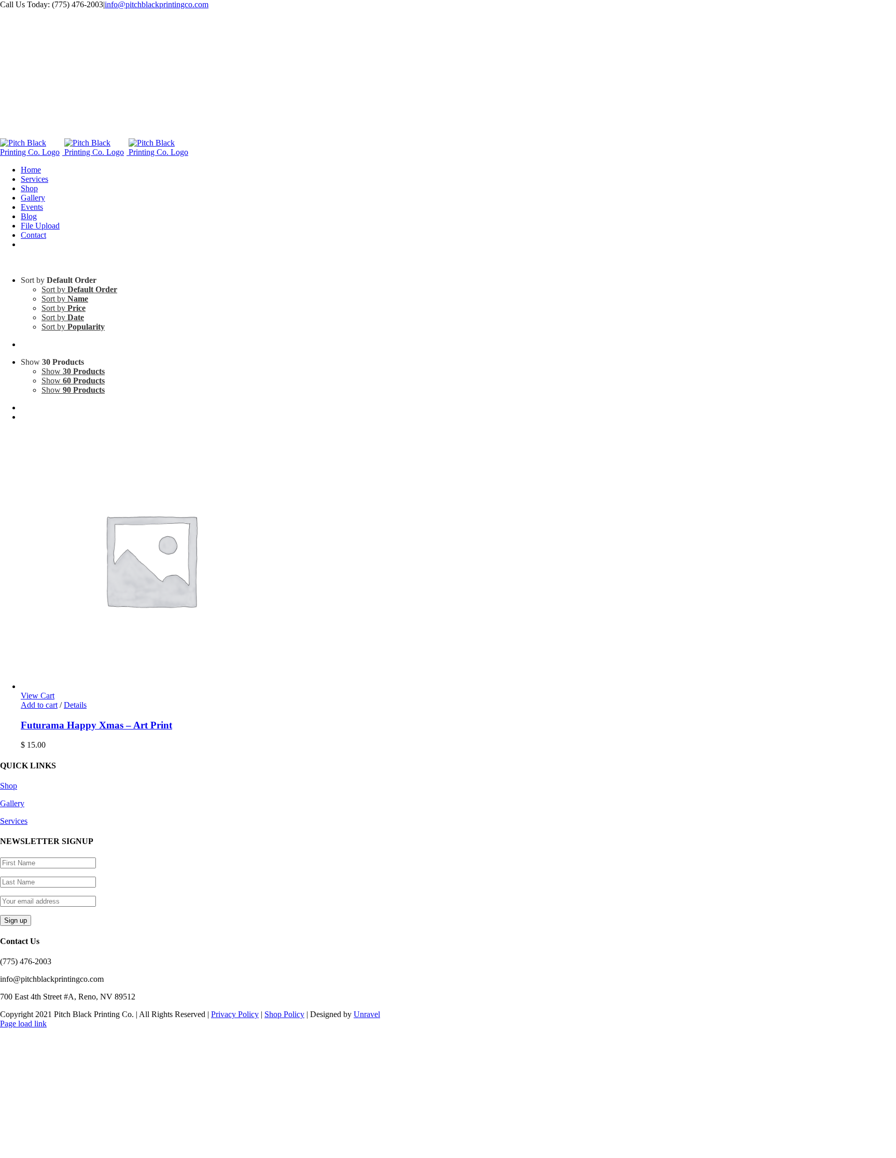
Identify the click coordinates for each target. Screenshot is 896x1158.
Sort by (79, 289)
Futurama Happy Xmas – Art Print (96, 725)
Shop (8, 785)
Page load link (23, 1023)
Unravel (367, 1014)
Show (73, 371)
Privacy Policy (235, 1014)
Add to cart (39, 704)
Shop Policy (284, 1014)
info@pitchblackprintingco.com (156, 4)
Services (13, 821)
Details (75, 704)
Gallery (12, 803)
